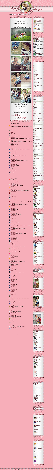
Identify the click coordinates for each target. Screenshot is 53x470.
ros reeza (35, 199)
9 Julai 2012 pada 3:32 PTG (13, 223)
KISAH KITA (35, 340)
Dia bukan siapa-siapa (36, 429)
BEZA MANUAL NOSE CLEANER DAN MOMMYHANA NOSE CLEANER (39, 29)
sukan (34, 166)
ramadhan (35, 79)
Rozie (11, 140)
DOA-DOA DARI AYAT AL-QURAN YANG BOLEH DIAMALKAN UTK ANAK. (38, 21)
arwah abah (35, 102)
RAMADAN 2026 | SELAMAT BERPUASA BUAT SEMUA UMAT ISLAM (39, 200)
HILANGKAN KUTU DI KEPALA (38, 43)
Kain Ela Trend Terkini (36, 459)
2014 (33, 68)
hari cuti (34, 125)
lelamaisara (12, 203)
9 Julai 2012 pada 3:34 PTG (13, 229)
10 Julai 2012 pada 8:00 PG (13, 273)
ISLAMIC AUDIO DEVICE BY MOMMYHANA (38, 128)
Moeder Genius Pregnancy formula (37, 144)
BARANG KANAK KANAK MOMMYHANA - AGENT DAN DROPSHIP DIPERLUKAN (37, 105)
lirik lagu (34, 138)
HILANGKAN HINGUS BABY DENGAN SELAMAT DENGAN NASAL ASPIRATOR (37, 127)
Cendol (11, 305)
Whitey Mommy (35, 361)
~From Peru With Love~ (36, 231)
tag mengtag (35, 167)
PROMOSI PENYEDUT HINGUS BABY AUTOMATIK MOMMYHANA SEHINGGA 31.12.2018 (37, 159)
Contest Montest (35, 115)
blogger (34, 109)
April (34, 87)
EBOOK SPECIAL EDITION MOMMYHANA (38, 118)
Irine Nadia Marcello (36, 397)
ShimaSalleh (12, 149)
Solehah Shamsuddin (13, 315)
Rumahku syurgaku (36, 164)
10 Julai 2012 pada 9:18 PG (13, 294)
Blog (34, 108)
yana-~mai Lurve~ (36, 227)
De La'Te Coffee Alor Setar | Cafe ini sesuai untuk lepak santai (38, 432)
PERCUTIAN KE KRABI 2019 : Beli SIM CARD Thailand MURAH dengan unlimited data (39, 260)
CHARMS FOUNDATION (36, 112)
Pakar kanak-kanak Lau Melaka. (39, 53)
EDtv (34, 346)
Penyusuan (15, 14)
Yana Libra (12, 280)
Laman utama (11, 14)
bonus (34, 110)
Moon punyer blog (36, 195)
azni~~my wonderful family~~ (37, 219)
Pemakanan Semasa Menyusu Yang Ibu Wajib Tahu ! (38, 151)
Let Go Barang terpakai (36, 137)
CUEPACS (35, 392)
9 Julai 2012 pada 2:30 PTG (13, 196)
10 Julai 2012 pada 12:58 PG (13, 265)
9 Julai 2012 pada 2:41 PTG (13, 199)
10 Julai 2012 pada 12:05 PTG (14, 299)
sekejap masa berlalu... (36, 74)
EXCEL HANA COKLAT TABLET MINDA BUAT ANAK (38, 120)
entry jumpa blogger (36, 81)
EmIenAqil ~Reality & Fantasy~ (37, 203)
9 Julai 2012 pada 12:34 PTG (13, 156)
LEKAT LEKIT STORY (36, 191)
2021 (33, 64)
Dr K (11, 200)
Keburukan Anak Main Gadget (37, 131)
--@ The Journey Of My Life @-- (37, 255)
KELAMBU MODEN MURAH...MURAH (38, 85)
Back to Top (39, 469)
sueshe (11, 129)
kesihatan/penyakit (35, 136)
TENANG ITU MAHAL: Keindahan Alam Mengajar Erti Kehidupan (39, 418)
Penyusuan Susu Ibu (36, 154)
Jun (34, 86)
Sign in (40, 469)
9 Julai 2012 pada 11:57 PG (13, 134)
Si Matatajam (12, 290)
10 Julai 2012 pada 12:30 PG (13, 262)
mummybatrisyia (35, 215)
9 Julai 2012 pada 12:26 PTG (13, 145)
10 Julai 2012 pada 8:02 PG (13, 286)
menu (34, 142)
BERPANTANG (35, 107)
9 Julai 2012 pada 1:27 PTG (13, 186)
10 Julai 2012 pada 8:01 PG (13, 281)
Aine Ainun (12, 214)
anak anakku (35, 99)
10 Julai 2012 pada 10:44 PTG (14, 312)
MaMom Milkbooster (36, 140)
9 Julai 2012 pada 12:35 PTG (13, 161)
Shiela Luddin (12, 321)
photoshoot (35, 156)
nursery (34, 148)
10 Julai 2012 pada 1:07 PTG (13, 302)
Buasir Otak (35, 187)
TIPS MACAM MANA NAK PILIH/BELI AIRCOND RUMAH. (39, 39)
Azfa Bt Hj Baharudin (13, 189)
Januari (34, 89)
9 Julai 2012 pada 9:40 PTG (13, 257)
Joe (34, 336)
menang (34, 141)
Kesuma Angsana (13, 165)
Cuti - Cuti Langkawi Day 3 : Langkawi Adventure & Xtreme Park (39, 256)
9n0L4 (11, 228)
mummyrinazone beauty (13, 148)
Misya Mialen (12, 260)
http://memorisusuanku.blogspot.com (38, 243)
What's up (35, 391)
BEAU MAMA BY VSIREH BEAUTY (37, 106)
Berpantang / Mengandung (21, 14)
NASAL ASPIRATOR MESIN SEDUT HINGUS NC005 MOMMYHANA (38, 146)
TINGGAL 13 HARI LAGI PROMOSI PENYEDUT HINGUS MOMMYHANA (37, 170)
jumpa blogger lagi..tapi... (36, 80)
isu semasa (35, 130)
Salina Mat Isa (12, 250)
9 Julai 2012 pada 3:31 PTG (13, 215)
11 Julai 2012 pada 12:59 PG (13, 317)
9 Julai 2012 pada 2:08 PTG (13, 191)
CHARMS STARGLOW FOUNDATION (37, 113)
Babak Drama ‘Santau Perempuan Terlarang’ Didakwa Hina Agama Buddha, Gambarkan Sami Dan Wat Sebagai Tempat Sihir (38, 389)
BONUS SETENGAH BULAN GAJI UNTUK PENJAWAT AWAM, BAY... (38, 75)
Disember (35, 70)
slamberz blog (35, 374)
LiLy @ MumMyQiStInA (13, 233)
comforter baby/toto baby (36, 114)
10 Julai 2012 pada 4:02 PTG (13, 307)
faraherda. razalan (13, 269)
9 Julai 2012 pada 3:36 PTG (13, 239)
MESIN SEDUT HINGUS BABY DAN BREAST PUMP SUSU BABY (38, 143)
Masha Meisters (12, 222)
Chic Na (11, 247)
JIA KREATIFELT (35, 358)
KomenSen (35, 332)
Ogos (34, 72)
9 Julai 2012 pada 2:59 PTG (13, 205)
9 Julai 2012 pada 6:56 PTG (13, 249)
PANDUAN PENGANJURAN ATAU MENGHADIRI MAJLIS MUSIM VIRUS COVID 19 (38, 149)
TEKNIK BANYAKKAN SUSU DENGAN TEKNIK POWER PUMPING (38, 168)
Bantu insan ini (35, 76)
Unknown (12, 183)
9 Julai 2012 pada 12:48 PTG (13, 170)
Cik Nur (12, 209)
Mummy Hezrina (15, 469)
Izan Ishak (12, 300)
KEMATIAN (35, 134)
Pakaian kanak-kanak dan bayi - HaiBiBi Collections (37, 455)
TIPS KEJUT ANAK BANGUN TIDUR (37, 173)
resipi (34, 162)
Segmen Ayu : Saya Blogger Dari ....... (38, 78)
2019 (33, 65)
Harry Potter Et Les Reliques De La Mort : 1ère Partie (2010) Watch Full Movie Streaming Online (37, 359)
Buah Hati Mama (28, 14)
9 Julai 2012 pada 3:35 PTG (13, 234)
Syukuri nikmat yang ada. (38, 451)
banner (34, 104)
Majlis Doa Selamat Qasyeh (38, 366)
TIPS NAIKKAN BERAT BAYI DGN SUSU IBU (38, 175)
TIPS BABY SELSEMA (36, 171)
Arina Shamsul (12, 137)
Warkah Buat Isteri (36, 342)
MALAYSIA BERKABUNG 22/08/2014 (37, 139)
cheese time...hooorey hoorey (37, 83)
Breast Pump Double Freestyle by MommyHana (36, 111)
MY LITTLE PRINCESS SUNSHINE (37, 251)
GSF (34, 123)
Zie (11, 160)
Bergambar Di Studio (38, 425)
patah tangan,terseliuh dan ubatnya (39, 50)
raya (34, 161)
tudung (34, 178)
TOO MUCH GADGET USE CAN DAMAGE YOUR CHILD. (37, 176)
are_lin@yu (12, 132)
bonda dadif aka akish (13, 178)
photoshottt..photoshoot (36, 82)
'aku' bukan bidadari (36, 259)
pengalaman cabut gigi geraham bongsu (38, 46)
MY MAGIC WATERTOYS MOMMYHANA (38, 145)
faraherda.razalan (12, 242)
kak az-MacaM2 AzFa (36, 223)
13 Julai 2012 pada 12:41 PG (13, 327)
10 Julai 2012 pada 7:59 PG (13, 270)
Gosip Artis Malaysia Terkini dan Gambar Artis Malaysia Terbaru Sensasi (37, 387)
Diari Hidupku (35, 247)
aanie (11, 143)
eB (11, 155)
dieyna (11, 325)
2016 (33, 67)
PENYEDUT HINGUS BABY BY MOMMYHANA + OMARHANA (38, 25)
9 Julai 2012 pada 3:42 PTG (13, 244)
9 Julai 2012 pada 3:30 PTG (13, 210)
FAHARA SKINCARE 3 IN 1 (36, 121)
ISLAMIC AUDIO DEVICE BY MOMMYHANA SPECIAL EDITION (37, 129)
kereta (34, 135)
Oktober (34, 71)
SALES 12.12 (35, 165)
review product (35, 163)
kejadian (34, 132)
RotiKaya (35, 384)
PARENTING (35, 150)
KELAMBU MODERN (36, 133)
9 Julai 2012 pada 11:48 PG (13, 131)
